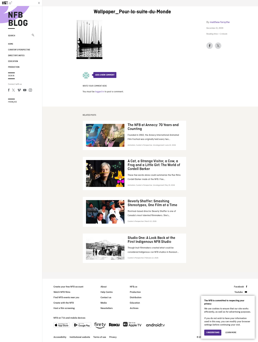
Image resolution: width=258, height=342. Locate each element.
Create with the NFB (63, 303)
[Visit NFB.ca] (17, 2)
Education (13, 61)
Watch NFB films (61, 292)
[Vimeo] (19, 90)
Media (104, 303)
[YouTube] (24, 90)
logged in (99, 91)
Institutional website (80, 337)
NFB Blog (18, 19)
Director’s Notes (16, 56)
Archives (134, 308)
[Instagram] (30, 90)
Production (13, 67)
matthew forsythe (220, 22)
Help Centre (107, 292)
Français (12, 102)
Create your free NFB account (68, 286)
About (104, 286)
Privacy (113, 337)
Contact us (106, 297)
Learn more (230, 333)
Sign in (11, 76)
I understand (212, 333)
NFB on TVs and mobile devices (69, 318)
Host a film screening (64, 308)
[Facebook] (8, 90)
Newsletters (107, 308)
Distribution (135, 297)
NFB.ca (133, 286)
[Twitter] (13, 90)
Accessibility (59, 337)
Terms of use (99, 337)
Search (11, 36)
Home (10, 44)
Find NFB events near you (66, 297)
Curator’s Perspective (19, 50)
